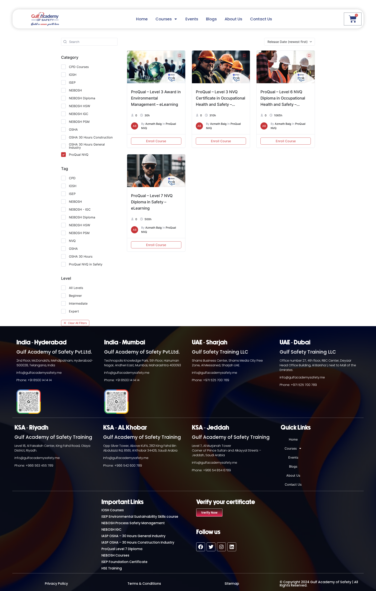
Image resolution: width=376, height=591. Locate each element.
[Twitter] (211, 546)
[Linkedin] (231, 546)
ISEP (72, 82)
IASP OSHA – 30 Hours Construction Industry (137, 542)
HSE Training (111, 568)
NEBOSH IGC (78, 114)
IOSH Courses (112, 510)
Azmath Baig (153, 123)
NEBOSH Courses (115, 555)
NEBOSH (75, 90)
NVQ (72, 241)
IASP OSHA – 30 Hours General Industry (133, 536)
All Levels (76, 288)
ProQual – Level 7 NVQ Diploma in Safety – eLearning (152, 202)
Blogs (211, 19)
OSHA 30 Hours (80, 256)
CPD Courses (79, 67)
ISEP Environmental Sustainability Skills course (139, 516)
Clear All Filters (77, 323)
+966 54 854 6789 (217, 470)
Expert (74, 311)
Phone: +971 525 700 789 (210, 380)
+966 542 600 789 (128, 465)
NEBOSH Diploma (82, 98)
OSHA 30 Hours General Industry (87, 146)
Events (191, 19)
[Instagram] (221, 546)
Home (142, 19)
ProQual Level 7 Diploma (121, 549)
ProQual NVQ (78, 155)
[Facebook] (200, 546)
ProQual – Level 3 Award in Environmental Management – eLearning (156, 98)
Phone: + (21, 465)
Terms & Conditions (144, 583)
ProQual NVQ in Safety (85, 264)
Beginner (75, 296)
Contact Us (261, 19)
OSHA (73, 129)
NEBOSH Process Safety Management (133, 523)
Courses (163, 19)
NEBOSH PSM (79, 122)
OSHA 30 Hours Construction (91, 137)
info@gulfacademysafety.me (39, 372)
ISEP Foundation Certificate (124, 561)
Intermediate (78, 303)
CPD (72, 178)
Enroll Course (156, 141)
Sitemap (232, 583)
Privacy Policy (56, 583)
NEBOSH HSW (79, 106)
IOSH (72, 75)
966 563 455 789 (40, 465)
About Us (233, 19)
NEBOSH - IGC (80, 209)
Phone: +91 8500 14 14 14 (34, 380)
